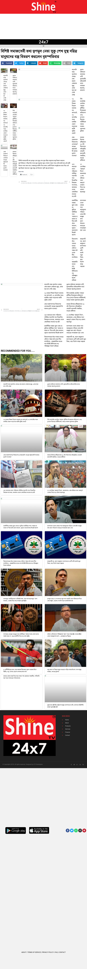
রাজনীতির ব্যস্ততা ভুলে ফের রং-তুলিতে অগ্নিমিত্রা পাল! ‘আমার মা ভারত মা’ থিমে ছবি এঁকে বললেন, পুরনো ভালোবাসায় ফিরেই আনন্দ (75, 217)
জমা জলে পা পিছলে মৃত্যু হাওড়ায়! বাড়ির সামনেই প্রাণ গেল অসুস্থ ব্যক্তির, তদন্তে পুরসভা (64, 670)
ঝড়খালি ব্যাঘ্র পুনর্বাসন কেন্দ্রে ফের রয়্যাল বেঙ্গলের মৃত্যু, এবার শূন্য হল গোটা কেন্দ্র (5, 87)
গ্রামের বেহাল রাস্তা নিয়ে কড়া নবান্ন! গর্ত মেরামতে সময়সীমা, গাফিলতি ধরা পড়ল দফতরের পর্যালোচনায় (21, 677)
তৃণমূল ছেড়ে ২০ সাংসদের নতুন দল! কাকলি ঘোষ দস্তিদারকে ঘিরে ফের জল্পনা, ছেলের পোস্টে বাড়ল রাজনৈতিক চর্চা (64, 600)
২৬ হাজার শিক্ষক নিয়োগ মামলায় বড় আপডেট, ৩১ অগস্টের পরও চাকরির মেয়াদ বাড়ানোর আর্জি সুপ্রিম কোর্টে (5, 125)
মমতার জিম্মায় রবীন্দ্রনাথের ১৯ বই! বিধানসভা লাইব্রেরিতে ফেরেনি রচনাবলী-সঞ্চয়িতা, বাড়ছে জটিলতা (16, 163)
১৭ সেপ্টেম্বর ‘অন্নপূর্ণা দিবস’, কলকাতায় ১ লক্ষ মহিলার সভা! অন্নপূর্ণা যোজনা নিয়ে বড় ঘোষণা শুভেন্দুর (83, 178)
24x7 (43, 41)
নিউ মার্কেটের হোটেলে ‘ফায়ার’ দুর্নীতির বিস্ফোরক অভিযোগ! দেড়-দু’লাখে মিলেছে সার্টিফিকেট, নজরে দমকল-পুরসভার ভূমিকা (76, 296)
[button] (44, 46)
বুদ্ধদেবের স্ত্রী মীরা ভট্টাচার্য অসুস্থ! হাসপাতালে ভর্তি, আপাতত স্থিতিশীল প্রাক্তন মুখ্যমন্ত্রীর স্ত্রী (65, 706)
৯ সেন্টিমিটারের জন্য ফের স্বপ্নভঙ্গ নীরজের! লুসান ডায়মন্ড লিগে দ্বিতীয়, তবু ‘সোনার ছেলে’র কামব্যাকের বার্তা (19, 670)
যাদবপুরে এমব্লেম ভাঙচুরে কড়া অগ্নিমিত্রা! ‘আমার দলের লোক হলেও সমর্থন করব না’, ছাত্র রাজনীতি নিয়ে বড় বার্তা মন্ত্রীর (21, 635)
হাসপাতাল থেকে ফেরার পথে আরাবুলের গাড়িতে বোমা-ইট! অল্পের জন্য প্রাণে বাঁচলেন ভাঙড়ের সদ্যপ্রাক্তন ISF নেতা (83, 215)
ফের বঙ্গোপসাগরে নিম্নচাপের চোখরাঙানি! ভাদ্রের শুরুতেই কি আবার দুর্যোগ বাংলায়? (6, 161)
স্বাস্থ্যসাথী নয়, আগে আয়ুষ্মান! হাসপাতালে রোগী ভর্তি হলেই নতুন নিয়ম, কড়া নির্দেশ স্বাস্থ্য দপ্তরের (76, 339)
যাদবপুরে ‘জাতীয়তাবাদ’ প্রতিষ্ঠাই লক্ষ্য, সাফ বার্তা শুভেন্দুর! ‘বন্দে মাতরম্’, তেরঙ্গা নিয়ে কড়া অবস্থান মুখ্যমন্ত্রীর (20, 600)
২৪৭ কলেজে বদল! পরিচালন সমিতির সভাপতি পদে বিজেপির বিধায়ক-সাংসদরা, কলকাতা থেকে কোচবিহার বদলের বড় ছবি (75, 180)
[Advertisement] (43, 26)
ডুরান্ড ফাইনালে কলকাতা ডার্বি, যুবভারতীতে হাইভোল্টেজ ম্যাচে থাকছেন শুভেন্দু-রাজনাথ (16, 84)
